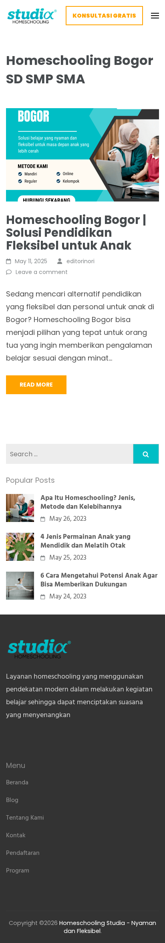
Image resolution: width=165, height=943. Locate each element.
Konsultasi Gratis (104, 16)
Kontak (16, 835)
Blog (12, 800)
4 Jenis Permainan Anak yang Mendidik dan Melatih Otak (85, 541)
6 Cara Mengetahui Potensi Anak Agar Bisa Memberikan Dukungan (98, 580)
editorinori (80, 261)
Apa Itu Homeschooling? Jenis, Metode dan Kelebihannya (87, 503)
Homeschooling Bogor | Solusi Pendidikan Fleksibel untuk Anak (76, 233)
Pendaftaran (23, 853)
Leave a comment (42, 272)
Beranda (17, 783)
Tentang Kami (25, 818)
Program (17, 871)
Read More (36, 385)
